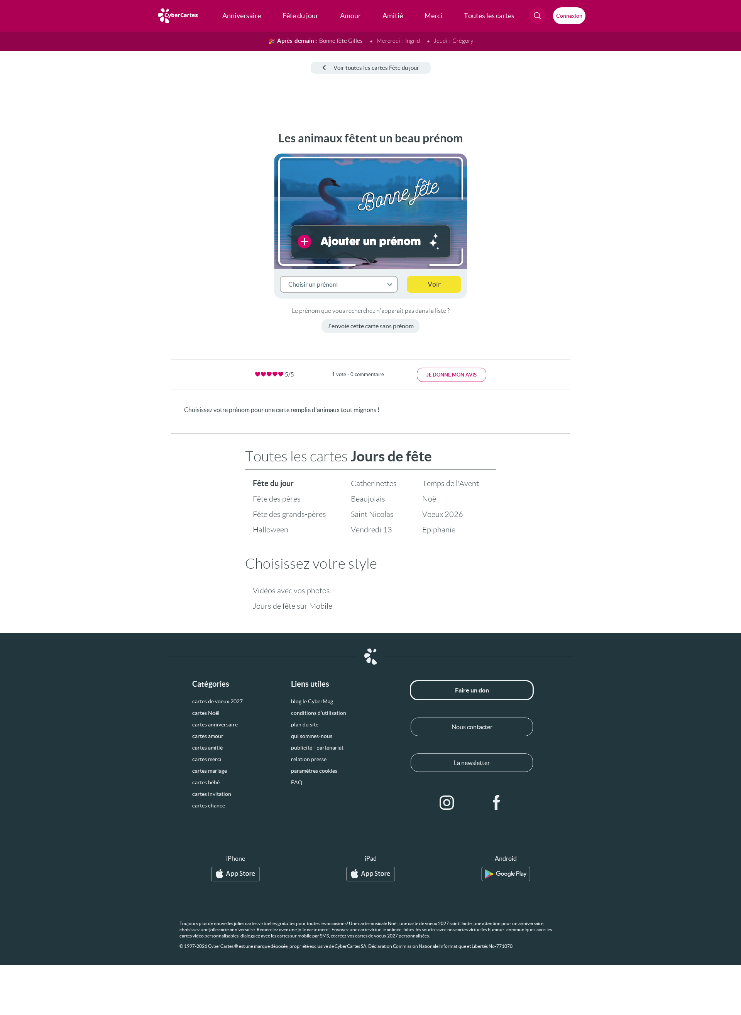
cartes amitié (207, 748)
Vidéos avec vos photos (291, 590)
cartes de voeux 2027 (217, 701)
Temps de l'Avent (450, 483)
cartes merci (207, 759)
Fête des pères (277, 499)
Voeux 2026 (442, 514)
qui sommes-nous (311, 736)
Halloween (270, 529)
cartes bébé (206, 782)
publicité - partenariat (317, 748)
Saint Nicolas (372, 514)
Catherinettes (374, 483)
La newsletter (472, 762)
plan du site (304, 724)
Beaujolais (368, 499)
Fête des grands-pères (289, 514)
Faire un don (472, 690)
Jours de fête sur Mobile (292, 606)
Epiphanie (438, 529)
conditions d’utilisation (318, 713)
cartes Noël (206, 713)
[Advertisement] (64, 247)
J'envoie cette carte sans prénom (370, 326)
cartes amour (207, 736)
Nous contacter (472, 726)
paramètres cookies (314, 771)
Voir (434, 284)
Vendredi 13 (371, 529)
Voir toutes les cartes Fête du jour (376, 67)
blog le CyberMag (312, 701)
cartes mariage (209, 771)
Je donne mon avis (451, 375)
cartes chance (208, 805)
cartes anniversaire (215, 724)
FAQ (296, 782)
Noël (430, 499)
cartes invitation (211, 794)
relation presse (309, 759)
